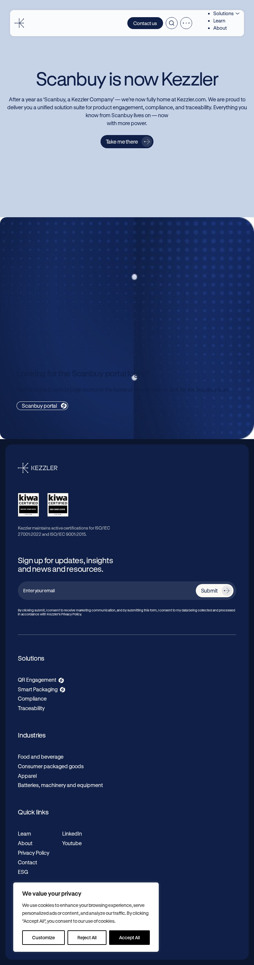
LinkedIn (72, 833)
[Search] (172, 23)
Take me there (122, 141)
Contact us (145, 23)
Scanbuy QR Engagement (58, 250)
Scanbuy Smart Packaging (59, 312)
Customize (43, 937)
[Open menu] (186, 23)
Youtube (72, 843)
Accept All (129, 937)
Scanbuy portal (39, 405)
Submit (209, 590)
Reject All (87, 937)
